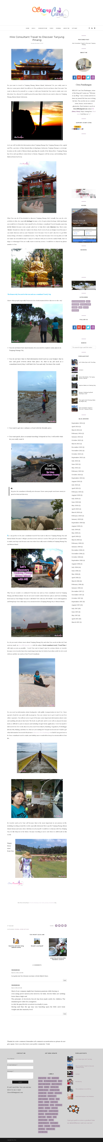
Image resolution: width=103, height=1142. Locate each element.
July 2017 (75, 608)
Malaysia (41, 1114)
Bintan (41, 1087)
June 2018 (75, 571)
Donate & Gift (52, 1096)
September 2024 (77, 423)
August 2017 (76, 605)
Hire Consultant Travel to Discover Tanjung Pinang (83, 44)
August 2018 (76, 564)
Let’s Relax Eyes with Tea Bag (87, 362)
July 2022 (75, 461)
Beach (88, 301)
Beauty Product (56, 1084)
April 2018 (75, 577)
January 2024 (76, 437)
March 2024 (76, 430)
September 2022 (77, 457)
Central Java (54, 1087)
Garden (47, 1102)
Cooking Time (42, 1093)
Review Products (44, 1123)
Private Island (43, 1120)
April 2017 (75, 619)
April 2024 (75, 426)
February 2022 (77, 471)
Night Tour (42, 1117)
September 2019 (77, 523)
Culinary (50, 1093)
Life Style (54, 1108)
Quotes (86, 307)
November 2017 (77, 595)
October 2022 (76, 454)
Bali (49, 1078)
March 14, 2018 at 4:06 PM (17, 972)
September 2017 (77, 602)
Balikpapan (55, 1078)
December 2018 (77, 550)
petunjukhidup (51, 902)
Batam (40, 1081)
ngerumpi (46, 902)
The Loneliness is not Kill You (83, 1089)
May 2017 (75, 615)
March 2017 (75, 622)
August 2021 (76, 481)
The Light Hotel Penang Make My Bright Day (87, 400)
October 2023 (76, 440)
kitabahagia (36, 902)
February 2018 (76, 584)
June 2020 (75, 502)
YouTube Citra (43, 1132)
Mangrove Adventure (51, 1114)
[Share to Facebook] (56, 925)
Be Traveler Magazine (78, 301)
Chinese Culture (54, 1090)
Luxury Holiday (53, 1111)
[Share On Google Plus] (65, 925)
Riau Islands (54, 1123)
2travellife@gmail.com (25, 645)
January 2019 (76, 547)
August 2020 (76, 495)
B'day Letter (42, 1078)
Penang (49, 1117)
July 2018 (75, 567)
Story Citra (14, 1140)
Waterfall (42, 1129)
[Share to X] (59, 925)
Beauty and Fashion (44, 1084)
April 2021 (75, 488)
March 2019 (76, 540)
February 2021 (76, 492)
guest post (54, 1102)
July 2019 (75, 529)
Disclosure (75, 304)
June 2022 (75, 464)
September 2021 (77, 478)
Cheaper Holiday (43, 1090)
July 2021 (75, 485)
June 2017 (75, 612)
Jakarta (41, 1108)
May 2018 (75, 574)
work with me (24, 929)
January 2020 (76, 519)
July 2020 (75, 498)
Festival (51, 1099)
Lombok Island (43, 1111)
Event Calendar (43, 1099)
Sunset (41, 1126)
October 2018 (76, 557)
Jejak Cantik (41, 902)
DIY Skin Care (42, 1096)
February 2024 (77, 433)
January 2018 (76, 588)
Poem (80, 307)
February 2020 (77, 516)
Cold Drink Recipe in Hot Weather (84, 1096)
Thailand (47, 1126)
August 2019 (76, 526)
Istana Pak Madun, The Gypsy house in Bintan (87, 377)
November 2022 (77, 450)
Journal (17, 929)
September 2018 (77, 560)
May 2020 (75, 505)
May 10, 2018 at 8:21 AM (16, 987)
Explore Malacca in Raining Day (87, 385)
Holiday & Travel (85, 304)
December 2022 (77, 447)
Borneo (46, 1087)
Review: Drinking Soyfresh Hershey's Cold (86, 393)
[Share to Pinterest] (62, 925)
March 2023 (76, 444)
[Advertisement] (84, 161)
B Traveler (31, 902)
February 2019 (76, 543)
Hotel (52, 1105)
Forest (41, 1102)
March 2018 (76, 581)
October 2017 (76, 598)
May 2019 (75, 533)
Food (57, 1099)
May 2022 (75, 468)
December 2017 (77, 591)
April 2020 (75, 509)
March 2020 (76, 512)
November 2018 (77, 553)
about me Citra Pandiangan (41, 732)
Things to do (55, 1126)
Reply (65, 980)
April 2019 (75, 536)
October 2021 (76, 475)
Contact (81, 370)
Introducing (78, 1081)
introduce (75, 310)
